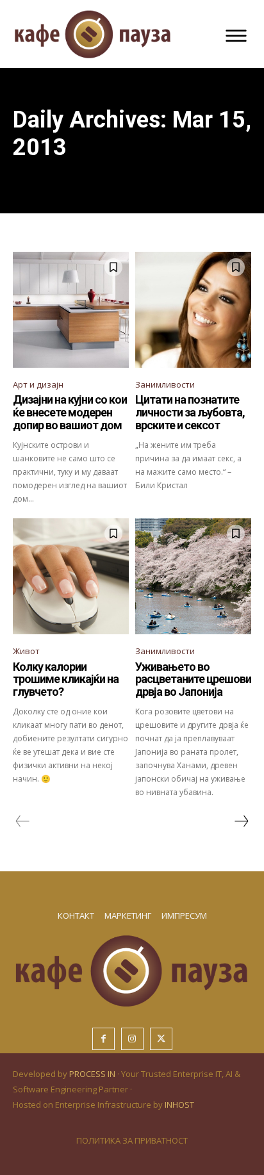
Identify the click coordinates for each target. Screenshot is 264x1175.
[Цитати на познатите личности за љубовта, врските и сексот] (193, 310)
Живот (26, 651)
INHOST (179, 1104)
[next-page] (241, 821)
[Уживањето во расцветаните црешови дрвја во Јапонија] (193, 576)
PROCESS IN (93, 1074)
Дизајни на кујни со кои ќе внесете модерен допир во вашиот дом (70, 412)
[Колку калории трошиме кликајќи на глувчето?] (71, 576)
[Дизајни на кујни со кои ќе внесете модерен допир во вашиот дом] (71, 310)
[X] (161, 1039)
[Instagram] (132, 1039)
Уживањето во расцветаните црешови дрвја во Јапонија (193, 679)
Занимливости (165, 384)
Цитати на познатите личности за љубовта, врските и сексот (190, 412)
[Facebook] (103, 1039)
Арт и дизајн (38, 384)
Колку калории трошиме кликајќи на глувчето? (66, 679)
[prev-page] (23, 821)
